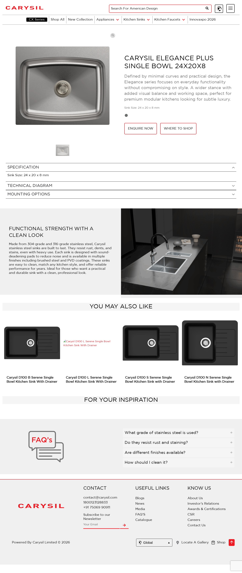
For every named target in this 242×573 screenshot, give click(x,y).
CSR (191, 514)
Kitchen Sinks (134, 19)
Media (140, 509)
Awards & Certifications (207, 509)
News (139, 503)
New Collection (80, 19)
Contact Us (197, 525)
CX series (37, 19)
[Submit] (124, 525)
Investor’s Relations (203, 503)
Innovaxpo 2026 (202, 19)
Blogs (139, 498)
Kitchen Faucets (167, 19)
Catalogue (143, 519)
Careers (194, 519)
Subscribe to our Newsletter (96, 516)
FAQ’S (140, 514)
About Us (195, 498)
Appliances (105, 19)
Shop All (57, 19)
